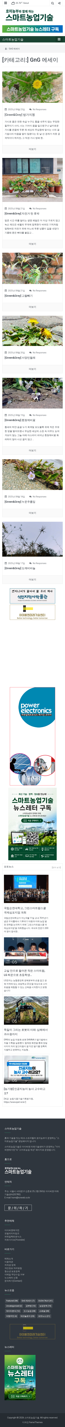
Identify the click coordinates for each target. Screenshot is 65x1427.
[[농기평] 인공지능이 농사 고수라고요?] (26, 1069)
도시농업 (30, 1311)
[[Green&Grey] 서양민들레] (32, 330)
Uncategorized (14, 1306)
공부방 (31, 1306)
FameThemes (36, 1422)
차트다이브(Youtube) (15, 1240)
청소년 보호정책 (12, 1271)
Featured (12, 1301)
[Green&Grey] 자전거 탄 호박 (22, 213)
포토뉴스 (44, 1316)
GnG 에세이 (14, 48)
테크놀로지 (27, 1316)
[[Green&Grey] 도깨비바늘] (32, 539)
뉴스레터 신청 (11, 1277)
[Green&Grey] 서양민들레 (20, 357)
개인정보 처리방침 (13, 1268)
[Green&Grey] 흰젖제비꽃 (20, 420)
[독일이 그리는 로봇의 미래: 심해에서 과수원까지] (26, 1010)
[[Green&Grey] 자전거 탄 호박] (32, 179)
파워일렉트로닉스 (13, 1236)
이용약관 (9, 1262)
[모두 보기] (56, 867)
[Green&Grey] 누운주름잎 (20, 501)
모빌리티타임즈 (12, 1233)
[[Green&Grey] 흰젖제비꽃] (32, 392)
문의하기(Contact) (13, 1281)
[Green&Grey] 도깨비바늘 (20, 568)
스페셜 (44, 1311)
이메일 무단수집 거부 (14, 1274)
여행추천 (11, 1316)
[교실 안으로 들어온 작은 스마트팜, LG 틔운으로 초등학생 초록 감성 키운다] (26, 951)
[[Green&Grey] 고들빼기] (32, 268)
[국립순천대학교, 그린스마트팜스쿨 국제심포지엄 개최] (26, 888)
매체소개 (9, 1258)
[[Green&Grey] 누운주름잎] (32, 474)
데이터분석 (13, 1311)
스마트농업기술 (12, 39)
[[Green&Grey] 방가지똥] (32, 87)
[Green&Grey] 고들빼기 (19, 295)
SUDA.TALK (45, 1301)
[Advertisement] (32, 653)
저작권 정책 (10, 1265)
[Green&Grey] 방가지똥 (20, 115)
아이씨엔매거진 (12, 1230)
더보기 (32, 149)
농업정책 (45, 1306)
